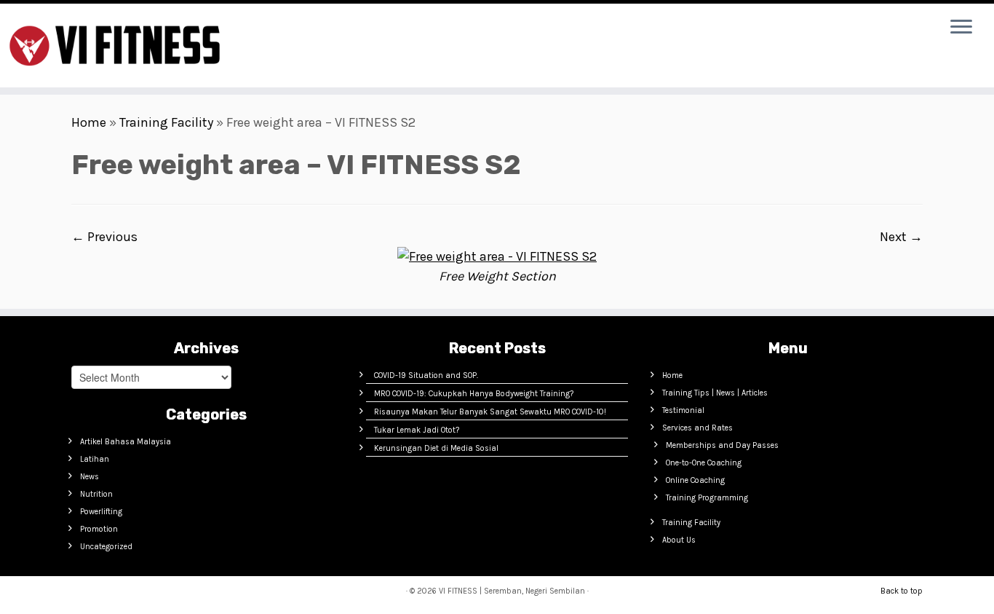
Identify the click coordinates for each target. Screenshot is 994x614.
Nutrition (96, 494)
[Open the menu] (961, 28)
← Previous (104, 237)
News (89, 476)
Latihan (94, 459)
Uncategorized (106, 546)
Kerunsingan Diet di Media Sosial (436, 448)
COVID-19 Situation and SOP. (426, 375)
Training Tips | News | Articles (715, 393)
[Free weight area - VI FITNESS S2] (497, 256)
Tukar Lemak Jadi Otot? (416, 430)
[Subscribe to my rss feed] (281, 30)
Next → (901, 237)
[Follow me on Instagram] (350, 30)
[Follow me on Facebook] (327, 30)
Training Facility (166, 122)
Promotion (99, 529)
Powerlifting (101, 511)
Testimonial (683, 410)
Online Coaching (695, 480)
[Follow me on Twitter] (304, 30)
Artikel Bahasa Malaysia (125, 441)
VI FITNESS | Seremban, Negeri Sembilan (512, 591)
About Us (679, 540)
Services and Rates (697, 428)
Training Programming (707, 498)
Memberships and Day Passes (722, 445)
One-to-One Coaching (703, 463)
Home (88, 122)
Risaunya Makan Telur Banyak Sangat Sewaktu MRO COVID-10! (490, 412)
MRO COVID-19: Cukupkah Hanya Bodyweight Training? (473, 393)
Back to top (901, 591)
